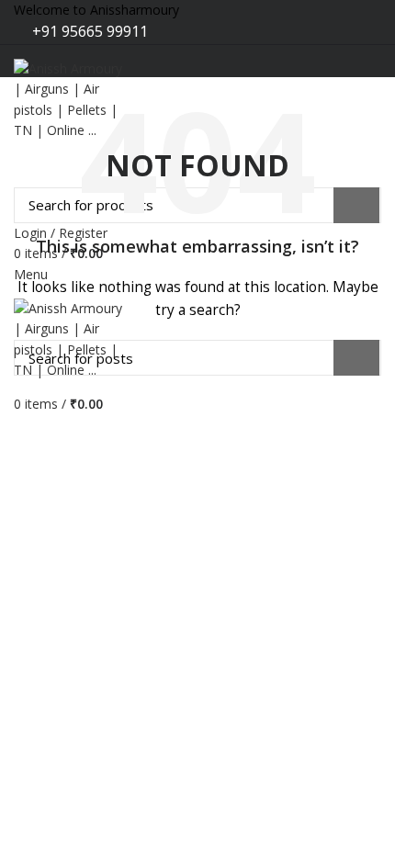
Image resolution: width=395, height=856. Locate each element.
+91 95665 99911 (88, 31)
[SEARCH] (356, 358)
